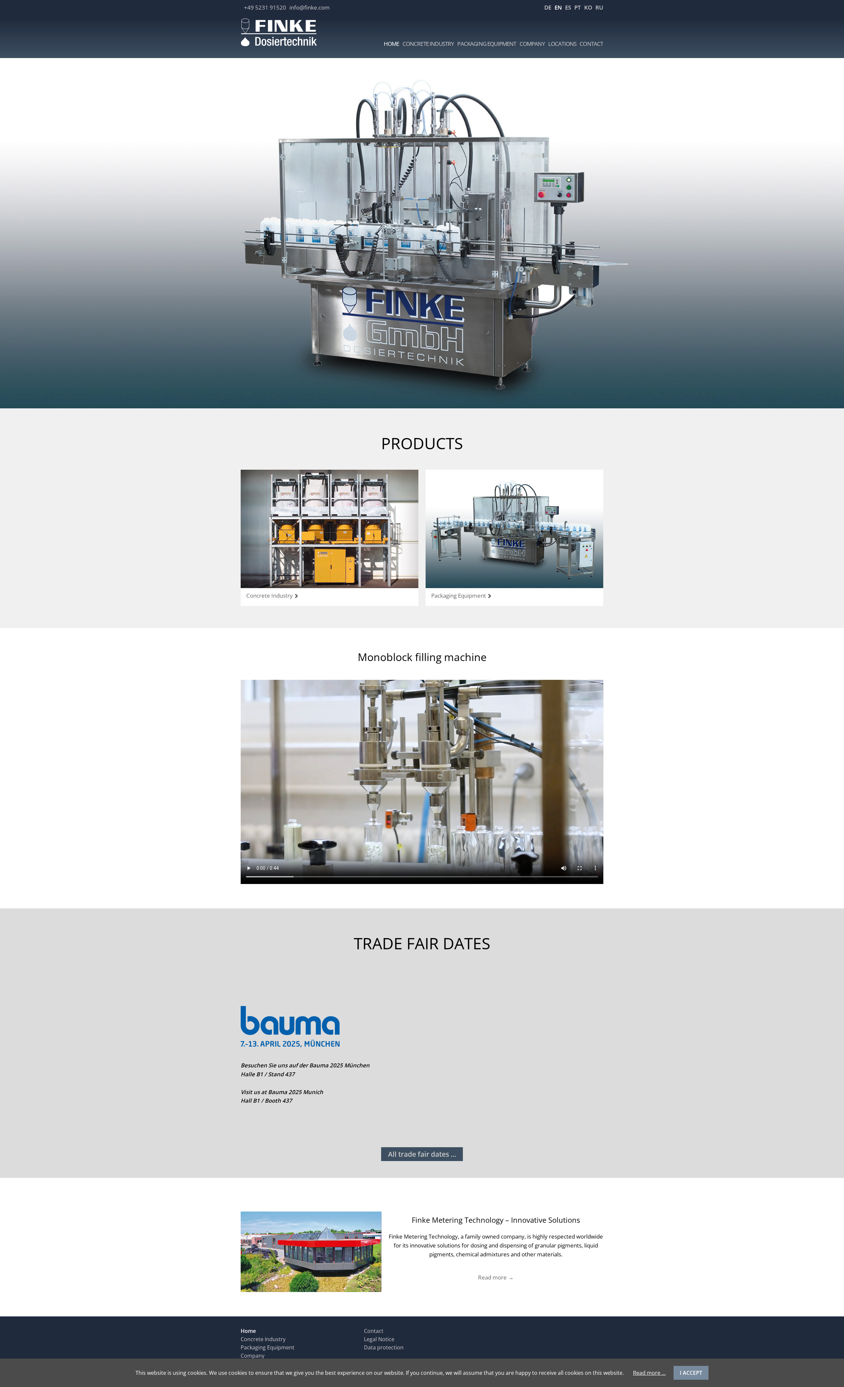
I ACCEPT (691, 1372)
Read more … (649, 1372)
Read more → (496, 1277)
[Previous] (15, 227)
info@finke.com (309, 7)
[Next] (829, 227)
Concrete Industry (269, 595)
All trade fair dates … (422, 1153)
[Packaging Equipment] (514, 529)
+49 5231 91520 (265, 7)
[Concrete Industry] (329, 529)
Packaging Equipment (458, 595)
